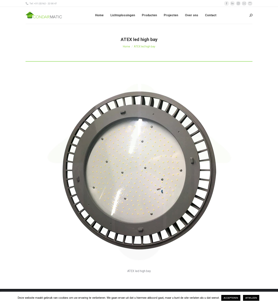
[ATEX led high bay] (139, 171)
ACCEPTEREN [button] (231, 297)
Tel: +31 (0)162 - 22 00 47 (43, 3)
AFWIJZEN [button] (251, 297)
